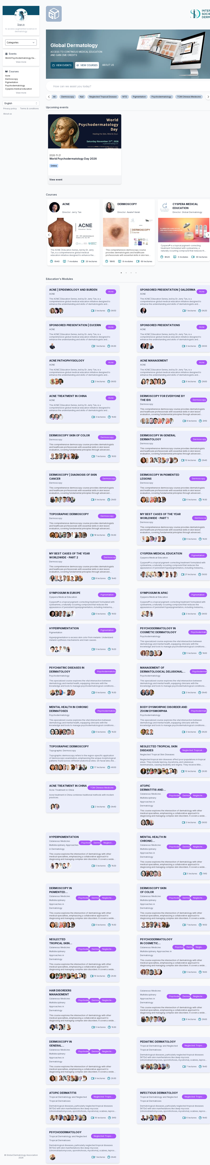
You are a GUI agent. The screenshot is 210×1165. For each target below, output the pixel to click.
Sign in (21, 24)
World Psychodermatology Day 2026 (21, 58)
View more (21, 62)
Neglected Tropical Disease (103, 96)
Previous (43, 55)
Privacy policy (10, 108)
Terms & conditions (29, 108)
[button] (21, 103)
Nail (82, 96)
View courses (89, 65)
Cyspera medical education (18, 89)
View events (64, 65)
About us (7, 114)
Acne (7, 75)
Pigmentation (11, 82)
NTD (125, 96)
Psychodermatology (15, 85)
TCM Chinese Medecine (189, 96)
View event (55, 179)
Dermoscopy (11, 79)
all (54, 96)
